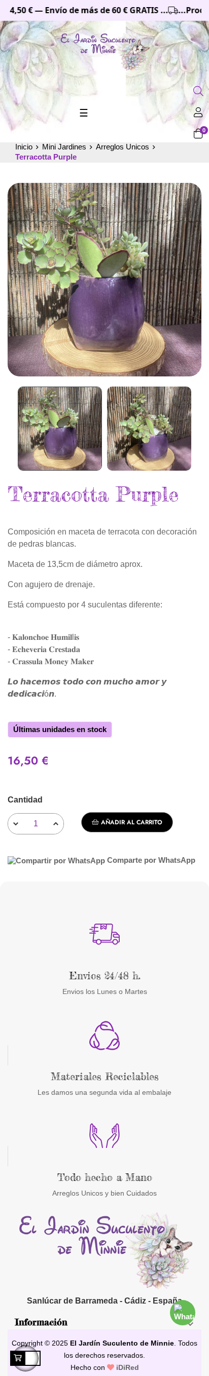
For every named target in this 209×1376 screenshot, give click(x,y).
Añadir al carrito (130, 822)
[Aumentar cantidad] (55, 824)
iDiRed (126, 1367)
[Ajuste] (198, 113)
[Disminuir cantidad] (15, 824)
